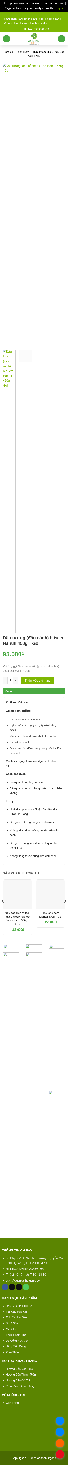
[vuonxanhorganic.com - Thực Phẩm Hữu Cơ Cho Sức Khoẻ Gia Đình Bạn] (34, 38)
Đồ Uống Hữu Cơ (17, 1340)
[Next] (59, 205)
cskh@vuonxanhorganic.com (24, 1280)
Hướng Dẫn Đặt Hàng (19, 1368)
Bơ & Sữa (12, 1323)
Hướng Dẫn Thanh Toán (21, 1374)
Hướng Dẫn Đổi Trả (18, 1380)
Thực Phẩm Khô (42, 51)
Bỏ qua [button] (58, 8)
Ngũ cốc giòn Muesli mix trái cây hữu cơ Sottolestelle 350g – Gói (17, 918)
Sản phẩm (23, 51)
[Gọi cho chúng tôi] (26, 1287)
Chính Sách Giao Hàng (20, 1386)
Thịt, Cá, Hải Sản (16, 1317)
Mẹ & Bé (11, 1329)
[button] (6, 38)
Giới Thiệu (12, 1402)
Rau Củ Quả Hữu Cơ (19, 1305)
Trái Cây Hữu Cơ (16, 1311)
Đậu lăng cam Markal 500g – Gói (50, 914)
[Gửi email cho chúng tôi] (19, 1287)
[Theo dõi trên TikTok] (12, 1287)
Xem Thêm (13, 1352)
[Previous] (8, 205)
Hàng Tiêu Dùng (16, 1346)
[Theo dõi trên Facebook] (5, 1287)
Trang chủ (8, 51)
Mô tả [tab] (8, 691)
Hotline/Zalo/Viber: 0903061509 (25, 1268)
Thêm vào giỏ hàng (38, 680)
